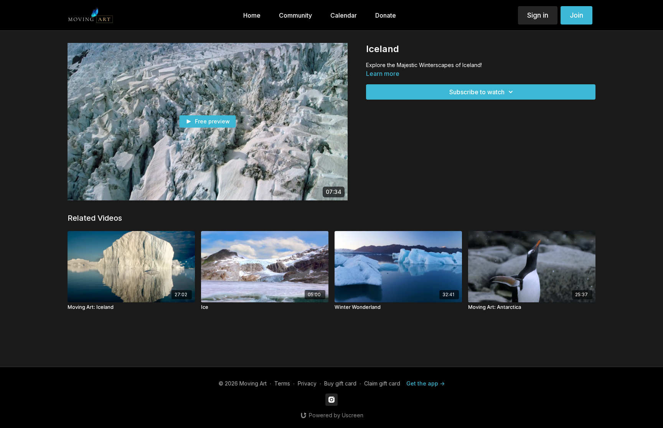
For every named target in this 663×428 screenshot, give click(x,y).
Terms (282, 383)
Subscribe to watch (477, 92)
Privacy (307, 383)
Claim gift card (382, 383)
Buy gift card (340, 383)
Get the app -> (425, 383)
